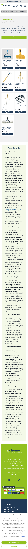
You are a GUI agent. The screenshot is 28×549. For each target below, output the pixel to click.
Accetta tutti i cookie (14, 542)
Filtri (14, 37)
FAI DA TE (2, 11)
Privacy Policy (8, 512)
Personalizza (14, 546)
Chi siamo (7, 504)
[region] (14, 531)
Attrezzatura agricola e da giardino (11, 11)
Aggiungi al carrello (7, 68)
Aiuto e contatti (9, 507)
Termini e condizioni (10, 509)
